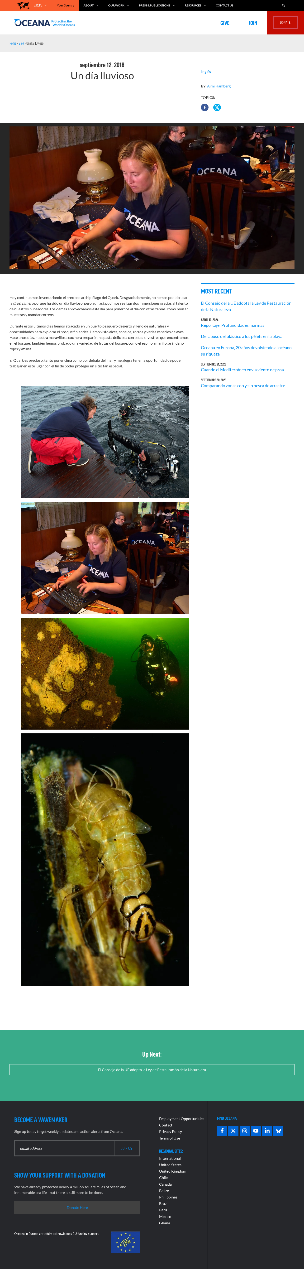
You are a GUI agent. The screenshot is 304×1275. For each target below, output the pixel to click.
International (170, 1158)
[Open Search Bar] (283, 5)
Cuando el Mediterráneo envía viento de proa (242, 369)
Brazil (163, 1203)
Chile (163, 1177)
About (89, 5)
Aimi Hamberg (219, 86)
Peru (163, 1210)
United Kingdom (172, 1171)
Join (253, 22)
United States (170, 1164)
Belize (164, 1190)
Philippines (168, 1197)
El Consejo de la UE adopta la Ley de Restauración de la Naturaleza (152, 1069)
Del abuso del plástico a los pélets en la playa (241, 336)
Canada (165, 1184)
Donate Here (77, 1207)
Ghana (164, 1223)
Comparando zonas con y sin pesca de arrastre (243, 385)
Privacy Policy (170, 1131)
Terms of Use (169, 1138)
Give (224, 22)
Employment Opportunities (181, 1118)
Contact (165, 1125)
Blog (21, 43)
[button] (205, 107)
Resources (193, 5)
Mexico (165, 1216)
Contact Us (224, 5)
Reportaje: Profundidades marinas (232, 325)
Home (13, 43)
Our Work (116, 5)
